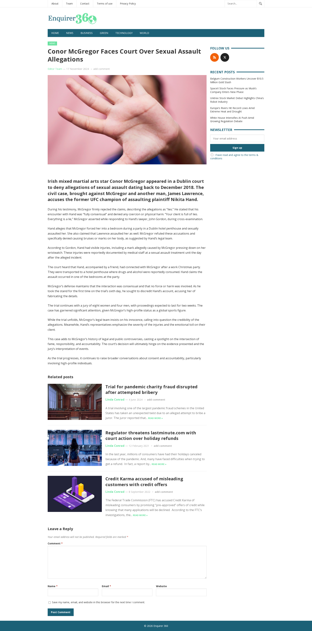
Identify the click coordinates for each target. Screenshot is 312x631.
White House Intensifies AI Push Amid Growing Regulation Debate (232, 119)
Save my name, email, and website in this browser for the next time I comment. (98, 602)
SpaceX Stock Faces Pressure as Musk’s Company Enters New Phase (233, 90)
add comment (101, 69)
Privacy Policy (128, 3)
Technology (124, 33)
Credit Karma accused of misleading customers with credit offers (144, 481)
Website (161, 586)
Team (69, 3)
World (144, 33)
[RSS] (214, 57)
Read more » (155, 418)
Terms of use (104, 3)
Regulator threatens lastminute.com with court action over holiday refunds (150, 435)
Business (87, 33)
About (54, 3)
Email (106, 586)
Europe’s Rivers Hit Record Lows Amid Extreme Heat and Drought (232, 109)
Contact (84, 3)
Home (55, 33)
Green (104, 33)
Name (53, 586)
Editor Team (55, 69)
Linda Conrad (114, 399)
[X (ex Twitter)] (224, 57)
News (69, 33)
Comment (55, 543)
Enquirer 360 (160, 626)
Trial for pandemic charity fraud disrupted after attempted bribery (151, 389)
